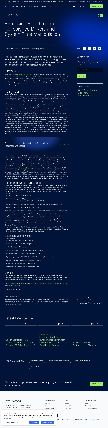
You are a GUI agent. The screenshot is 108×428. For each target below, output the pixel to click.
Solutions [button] (23, 6)
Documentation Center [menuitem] (91, 408)
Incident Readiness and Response (59, 360)
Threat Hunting (35, 367)
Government (72, 1)
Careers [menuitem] (67, 400)
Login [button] (88, 1)
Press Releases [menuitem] (49, 406)
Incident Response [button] (98, 1)
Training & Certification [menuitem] (91, 400)
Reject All (34, 422)
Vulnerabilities (83, 303)
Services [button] (15, 6)
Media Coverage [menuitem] (49, 408)
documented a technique (26, 168)
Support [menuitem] (87, 403)
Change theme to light (100, 15)
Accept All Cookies (47, 422)
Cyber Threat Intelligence (82, 360)
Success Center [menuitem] (89, 406)
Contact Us (82, 1)
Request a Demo (96, 6)
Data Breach (96, 303)
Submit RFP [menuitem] (68, 406)
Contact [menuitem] (67, 403)
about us (20, 304)
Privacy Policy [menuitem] (65, 419)
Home (6, 15)
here (23, 164)
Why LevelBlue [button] (33, 6)
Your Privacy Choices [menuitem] (77, 419)
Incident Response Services (23, 75)
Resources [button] (52, 6)
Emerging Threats (84, 298)
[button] (74, 6)
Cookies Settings (10, 422)
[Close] (54, 411)
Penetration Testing (37, 360)
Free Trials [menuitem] (68, 408)
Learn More (60, 1)
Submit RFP (82, 6)
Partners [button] (43, 6)
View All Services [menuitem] (50, 400)
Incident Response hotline (15, 277)
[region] (29, 417)
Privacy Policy (42, 417)
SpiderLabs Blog (13, 15)
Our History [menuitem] (48, 403)
